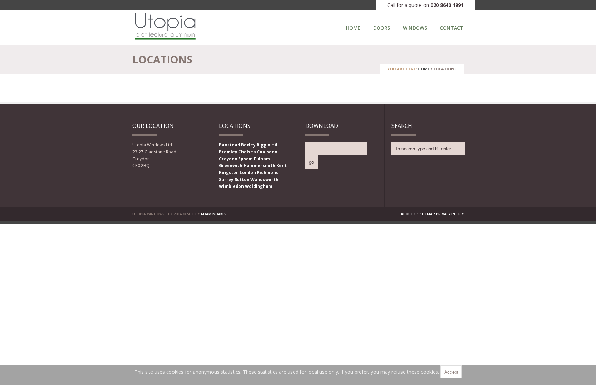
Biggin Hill (268, 145)
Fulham (262, 159)
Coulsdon (267, 152)
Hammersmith (259, 166)
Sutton (242, 179)
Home (353, 27)
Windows (415, 27)
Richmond (268, 172)
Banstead (229, 145)
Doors (381, 27)
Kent (281, 166)
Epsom (245, 159)
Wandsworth (264, 179)
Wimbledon (231, 186)
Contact (452, 27)
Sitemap (427, 214)
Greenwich (230, 166)
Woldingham (258, 186)
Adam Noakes (213, 214)
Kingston (229, 172)
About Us (410, 214)
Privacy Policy (450, 214)
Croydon (228, 159)
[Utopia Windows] (165, 38)
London (248, 172)
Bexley (248, 145)
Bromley (228, 152)
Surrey (226, 179)
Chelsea (247, 152)
